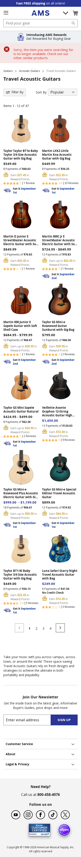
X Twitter (65, 814)
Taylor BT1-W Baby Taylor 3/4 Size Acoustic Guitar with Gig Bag (20, 574)
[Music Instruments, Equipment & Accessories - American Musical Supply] (40, 13)
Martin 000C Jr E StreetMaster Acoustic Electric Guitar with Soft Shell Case (59, 240)
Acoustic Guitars (29, 71)
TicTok (52, 814)
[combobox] (40, 23)
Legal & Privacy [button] (17, 764)
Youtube (15, 814)
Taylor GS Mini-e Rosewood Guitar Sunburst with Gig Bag (58, 326)
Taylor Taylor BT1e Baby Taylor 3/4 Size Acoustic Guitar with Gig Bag (20, 154)
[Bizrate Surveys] (44, 833)
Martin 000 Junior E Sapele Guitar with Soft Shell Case (20, 326)
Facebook (40, 814)
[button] (75, 13)
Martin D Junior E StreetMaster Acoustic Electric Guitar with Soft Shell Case (20, 240)
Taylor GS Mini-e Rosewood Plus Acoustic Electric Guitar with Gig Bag (20, 493)
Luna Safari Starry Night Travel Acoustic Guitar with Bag (59, 574)
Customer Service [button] (19, 744)
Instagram (28, 814)
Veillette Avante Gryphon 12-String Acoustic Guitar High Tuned (57, 411)
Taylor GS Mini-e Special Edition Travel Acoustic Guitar (59, 493)
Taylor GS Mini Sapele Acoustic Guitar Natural (20, 409)
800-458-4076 (48, 794)
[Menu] (6, 13)
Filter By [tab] (17, 92)
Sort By (41, 92)
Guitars (8, 71)
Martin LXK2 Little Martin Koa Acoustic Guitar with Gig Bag (57, 154)
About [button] (10, 754)
